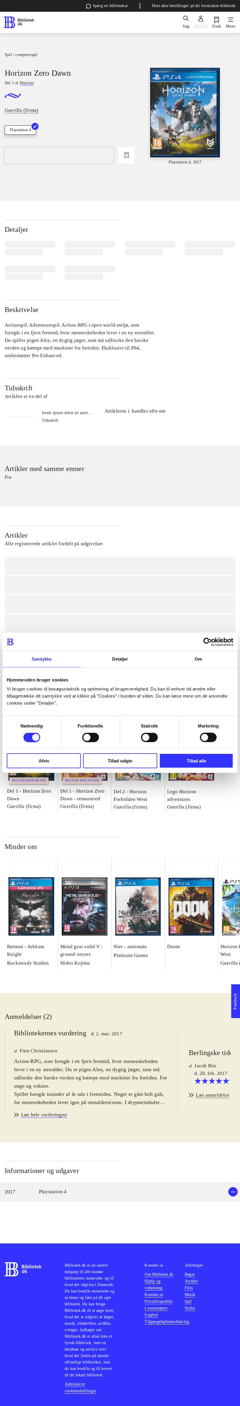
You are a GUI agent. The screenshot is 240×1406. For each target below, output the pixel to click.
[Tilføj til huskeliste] (126, 155)
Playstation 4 (20, 130)
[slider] (185, 116)
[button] (120, 1191)
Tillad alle (196, 760)
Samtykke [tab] (42, 658)
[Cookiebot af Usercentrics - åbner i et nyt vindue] (207, 641)
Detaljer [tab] (120, 658)
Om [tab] (198, 658)
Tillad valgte (120, 760)
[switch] (90, 737)
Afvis (44, 760)
